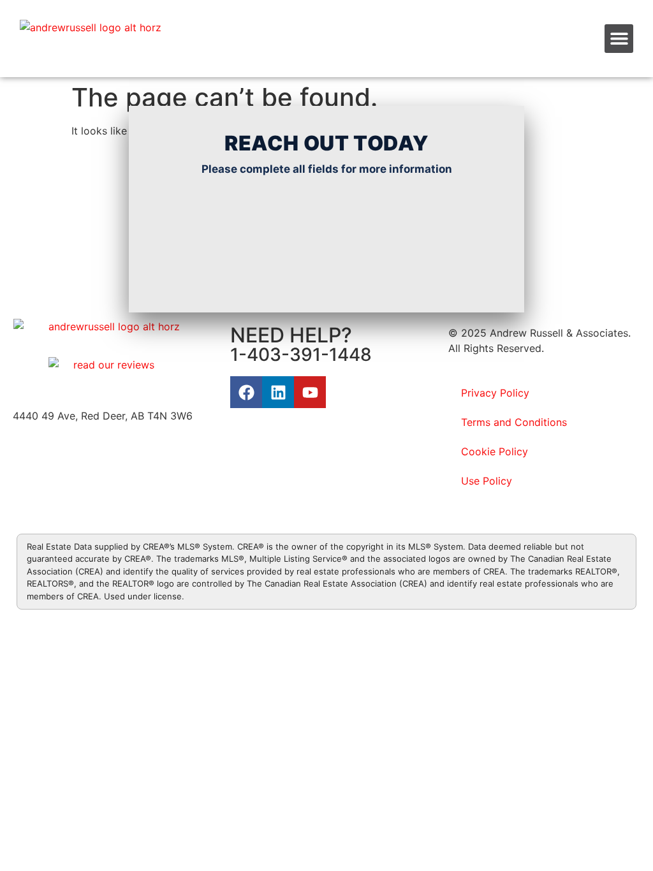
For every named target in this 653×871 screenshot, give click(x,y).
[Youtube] (310, 392)
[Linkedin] (278, 392)
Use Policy (486, 480)
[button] (619, 38)
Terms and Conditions (514, 422)
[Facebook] (246, 392)
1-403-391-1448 (301, 354)
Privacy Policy (495, 392)
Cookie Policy (494, 451)
